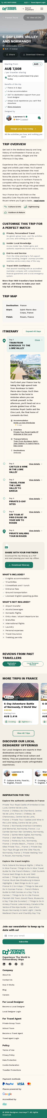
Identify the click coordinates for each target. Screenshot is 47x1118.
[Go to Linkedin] (4, 964)
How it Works (8, 985)
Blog (4, 990)
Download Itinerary (20, 565)
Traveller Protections (12, 1070)
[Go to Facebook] (10, 964)
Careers (6, 995)
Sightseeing (33, 207)
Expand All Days (33, 331)
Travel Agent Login (11, 1038)
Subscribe (23, 942)
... (38, 200)
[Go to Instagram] (22, 964)
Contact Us (7, 980)
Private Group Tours (11, 1023)
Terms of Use (8, 1050)
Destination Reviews (11, 664)
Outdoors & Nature (16, 212)
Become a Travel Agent (13, 1033)
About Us (7, 975)
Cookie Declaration (11, 1065)
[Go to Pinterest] (16, 964)
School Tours (8, 1028)
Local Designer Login (12, 1012)
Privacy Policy (8, 1055)
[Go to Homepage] (9, 9)
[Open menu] (41, 8)
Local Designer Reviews (33, 664)
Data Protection (9, 1060)
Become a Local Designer (14, 1007)
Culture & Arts (14, 207)
